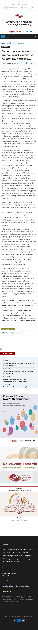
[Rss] (14, 621)
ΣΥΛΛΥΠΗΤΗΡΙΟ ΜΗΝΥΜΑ (11, 562)
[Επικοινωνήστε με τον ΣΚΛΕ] (30, 32)
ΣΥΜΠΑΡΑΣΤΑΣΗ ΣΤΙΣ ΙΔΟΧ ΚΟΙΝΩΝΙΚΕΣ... (17, 552)
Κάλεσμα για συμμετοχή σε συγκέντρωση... (16, 559)
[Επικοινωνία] (23, 621)
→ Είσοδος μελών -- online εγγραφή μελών (15, 586)
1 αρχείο (31, 63)
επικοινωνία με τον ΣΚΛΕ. (19, 4)
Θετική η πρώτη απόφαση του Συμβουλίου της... (18, 549)
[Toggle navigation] (3, 36)
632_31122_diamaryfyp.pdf (13, 333)
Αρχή (3, 43)
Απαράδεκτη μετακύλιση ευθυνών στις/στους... (18, 556)
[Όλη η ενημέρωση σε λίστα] (22, 32)
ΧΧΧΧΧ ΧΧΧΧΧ (5, 575)
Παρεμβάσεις (21, 43)
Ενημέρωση (10, 43)
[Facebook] (19, 621)
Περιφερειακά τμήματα (8, 573)
